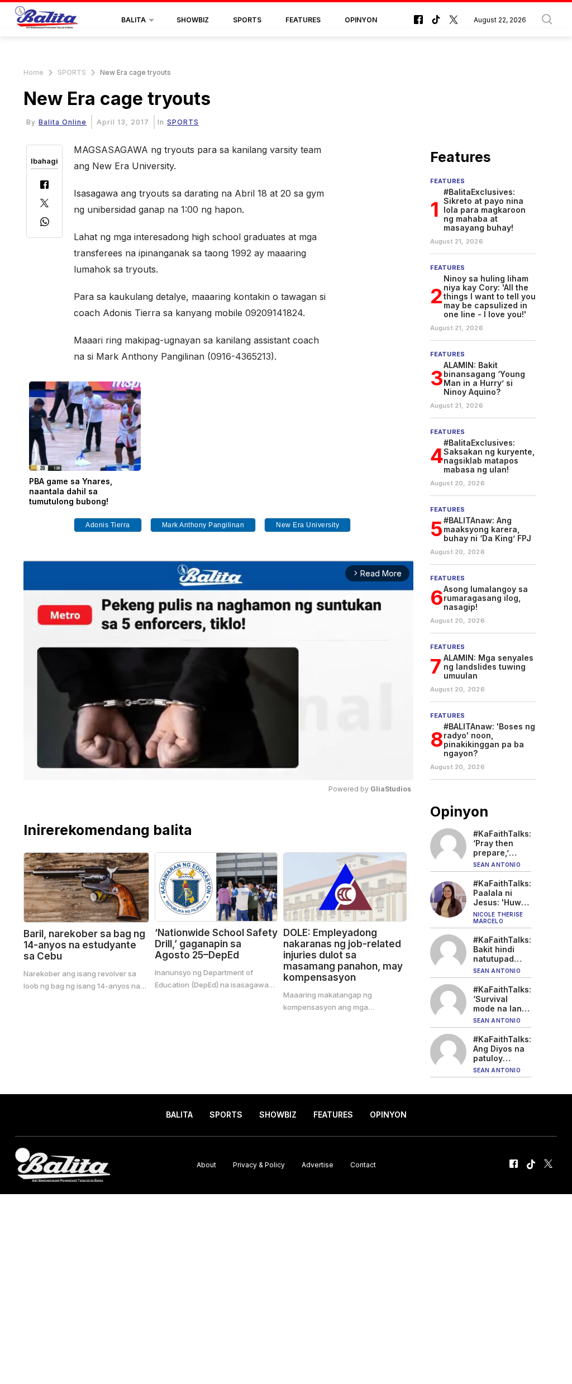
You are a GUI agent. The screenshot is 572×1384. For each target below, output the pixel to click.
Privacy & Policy (259, 1165)
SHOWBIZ (193, 20)
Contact (363, 1165)
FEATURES (303, 20)
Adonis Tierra (107, 525)
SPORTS (247, 20)
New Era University (307, 525)
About (206, 1165)
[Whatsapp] (44, 223)
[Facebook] (44, 185)
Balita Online (63, 122)
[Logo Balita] (46, 20)
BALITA (133, 20)
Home (33, 72)
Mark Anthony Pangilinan (203, 525)
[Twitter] (44, 204)
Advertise (317, 1165)
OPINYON (361, 20)
